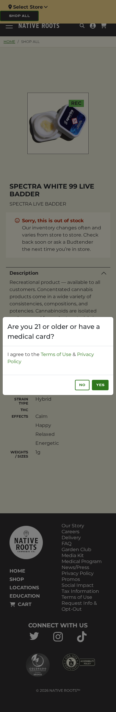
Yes (100, 385)
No (82, 385)
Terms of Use (56, 354)
